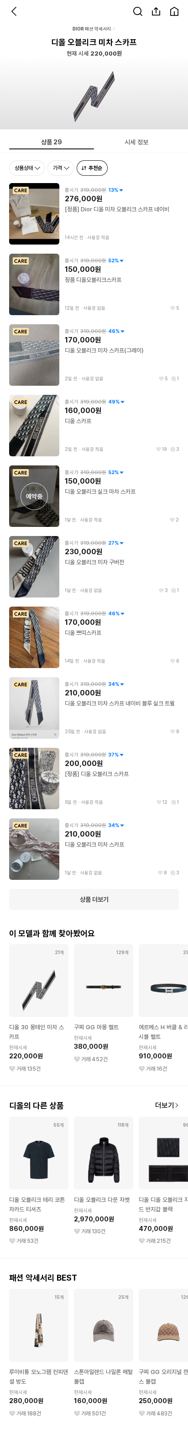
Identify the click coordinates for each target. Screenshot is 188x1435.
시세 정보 (136, 142)
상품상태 (24, 167)
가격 (57, 167)
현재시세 (18, 1047)
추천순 (95, 167)
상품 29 (51, 142)
